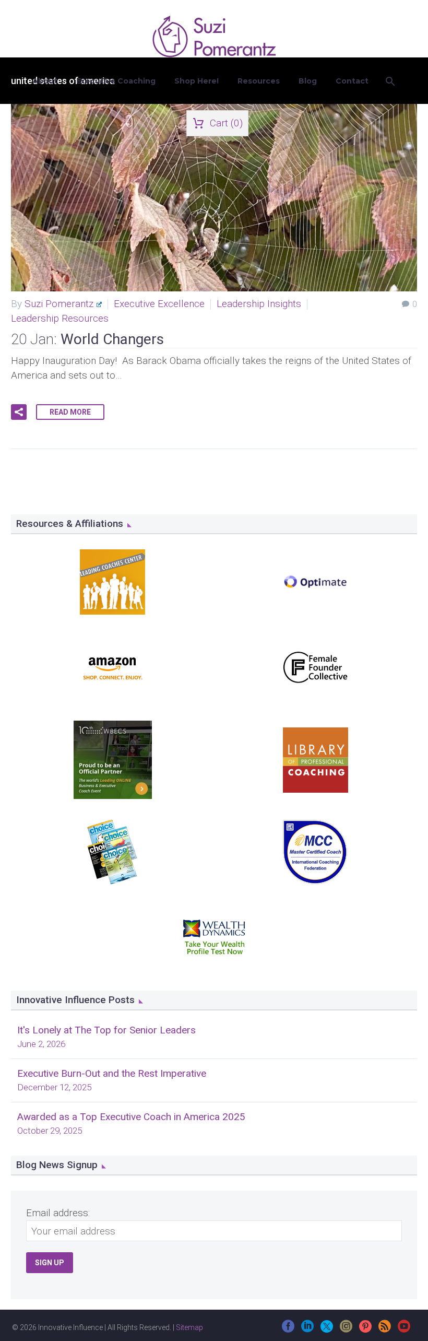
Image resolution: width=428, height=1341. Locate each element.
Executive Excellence (159, 304)
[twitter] (326, 1329)
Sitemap (189, 1327)
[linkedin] (307, 1329)
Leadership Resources (60, 318)
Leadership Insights (259, 304)
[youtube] (404, 1329)
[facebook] (288, 1329)
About (44, 81)
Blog (308, 81)
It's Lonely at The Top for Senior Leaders (106, 1030)
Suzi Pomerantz (59, 304)
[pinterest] (365, 1329)
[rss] (384, 1329)
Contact (352, 81)
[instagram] (346, 1329)
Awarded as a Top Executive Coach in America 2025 (131, 1117)
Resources (258, 81)
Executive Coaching (116, 81)
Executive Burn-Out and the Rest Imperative (111, 1073)
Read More (70, 412)
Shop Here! (196, 81)
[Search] (389, 81)
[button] (19, 412)
